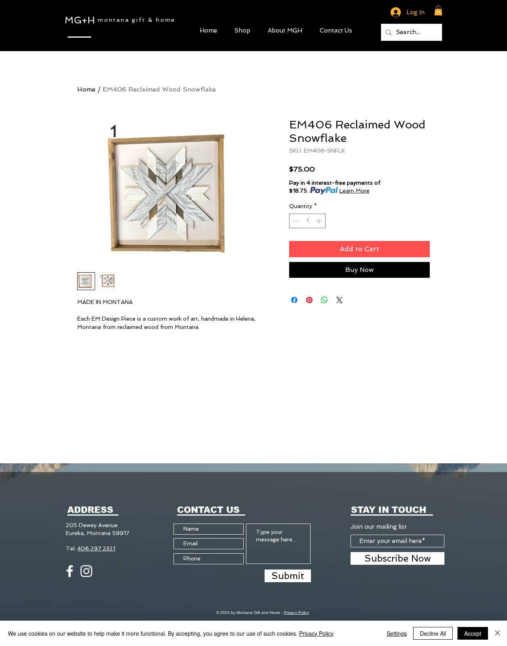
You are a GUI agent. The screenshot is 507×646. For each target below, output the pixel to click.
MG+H (80, 20)
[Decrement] (295, 221)
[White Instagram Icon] (86, 571)
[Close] (497, 633)
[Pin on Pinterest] (309, 300)
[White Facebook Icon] (70, 571)
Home (86, 89)
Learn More (354, 190)
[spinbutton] (307, 221)
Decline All (433, 633)
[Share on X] (339, 300)
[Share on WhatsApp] (324, 300)
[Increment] (319, 221)
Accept (472, 633)
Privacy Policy (296, 612)
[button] (242, 29)
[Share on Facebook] (294, 300)
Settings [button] (397, 633)
